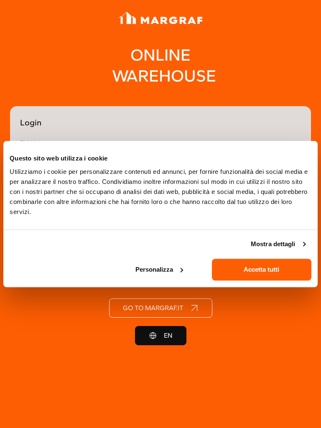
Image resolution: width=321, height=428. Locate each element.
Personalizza (154, 269)
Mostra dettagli (273, 243)
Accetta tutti (261, 269)
